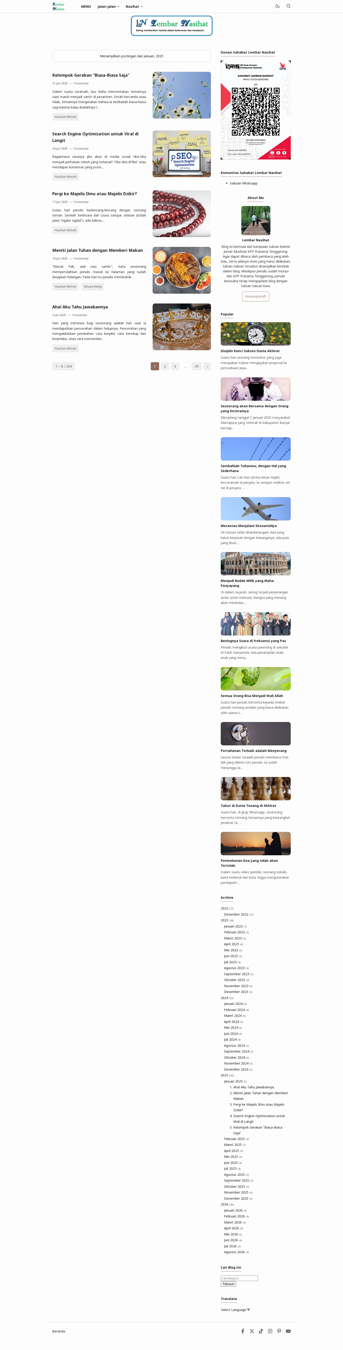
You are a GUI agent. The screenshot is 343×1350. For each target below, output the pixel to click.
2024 (227, 998)
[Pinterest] (279, 1332)
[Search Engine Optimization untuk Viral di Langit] (182, 176)
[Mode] (277, 6)
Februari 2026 (236, 1216)
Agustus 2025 (236, 1174)
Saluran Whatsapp (244, 183)
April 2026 (233, 1228)
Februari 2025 (236, 1139)
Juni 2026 (233, 1240)
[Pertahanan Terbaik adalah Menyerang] (256, 744)
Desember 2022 (239, 914)
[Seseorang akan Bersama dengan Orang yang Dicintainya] (256, 399)
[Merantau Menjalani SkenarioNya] (256, 519)
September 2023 (238, 974)
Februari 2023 (236, 932)
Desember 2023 (238, 991)
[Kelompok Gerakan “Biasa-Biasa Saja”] (182, 117)
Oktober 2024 (236, 1057)
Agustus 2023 (236, 968)
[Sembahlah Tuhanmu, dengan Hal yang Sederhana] (256, 459)
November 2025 (238, 1192)
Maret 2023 (235, 938)
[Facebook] (242, 1332)
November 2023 (238, 986)
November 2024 (238, 1063)
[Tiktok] (261, 1332)
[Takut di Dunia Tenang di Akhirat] (256, 799)
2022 (227, 908)
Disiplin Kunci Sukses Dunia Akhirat (250, 351)
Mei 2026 (233, 1234)
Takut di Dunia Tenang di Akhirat (248, 805)
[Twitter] (251, 1332)
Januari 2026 (235, 1210)
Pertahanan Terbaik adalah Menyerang (254, 750)
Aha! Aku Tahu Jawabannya (80, 307)
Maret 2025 (235, 1144)
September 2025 (238, 1180)
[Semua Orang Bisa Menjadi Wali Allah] (256, 689)
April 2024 (233, 1021)
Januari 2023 (235, 926)
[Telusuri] (288, 6)
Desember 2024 (238, 1069)
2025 (227, 1075)
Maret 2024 (235, 1015)
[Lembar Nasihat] (58, 6)
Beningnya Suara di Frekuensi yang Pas (253, 641)
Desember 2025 (238, 1198)
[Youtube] (288, 1332)
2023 (227, 920)
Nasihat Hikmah (66, 117)
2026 (227, 1204)
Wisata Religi (93, 287)
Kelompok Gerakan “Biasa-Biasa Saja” (91, 75)
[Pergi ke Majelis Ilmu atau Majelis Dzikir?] (182, 236)
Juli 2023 (232, 962)
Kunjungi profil (255, 296)
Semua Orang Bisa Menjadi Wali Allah (252, 695)
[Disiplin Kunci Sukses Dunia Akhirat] (256, 344)
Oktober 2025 (236, 1186)
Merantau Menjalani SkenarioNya (249, 525)
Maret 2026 (235, 1222)
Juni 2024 (233, 1033)
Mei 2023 (233, 950)
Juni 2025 (233, 1162)
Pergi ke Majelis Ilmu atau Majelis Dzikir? (94, 193)
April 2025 (233, 1150)
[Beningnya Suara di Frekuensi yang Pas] (256, 634)
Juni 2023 (233, 956)
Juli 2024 (232, 1039)
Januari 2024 (235, 1003)
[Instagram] (270, 1332)
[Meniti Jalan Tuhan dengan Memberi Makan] (182, 292)
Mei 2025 (233, 1156)
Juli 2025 (232, 1168)
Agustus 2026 (236, 1252)
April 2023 (233, 944)
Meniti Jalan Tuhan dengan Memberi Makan (97, 250)
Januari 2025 (235, 1081)
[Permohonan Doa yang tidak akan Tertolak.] (256, 854)
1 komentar (81, 83)
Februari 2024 (236, 1009)
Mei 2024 (233, 1027)
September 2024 (238, 1051)
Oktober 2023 (236, 980)
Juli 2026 (232, 1246)
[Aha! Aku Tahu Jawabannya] (182, 349)
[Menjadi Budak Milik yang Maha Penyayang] (256, 574)
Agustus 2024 (236, 1045)
